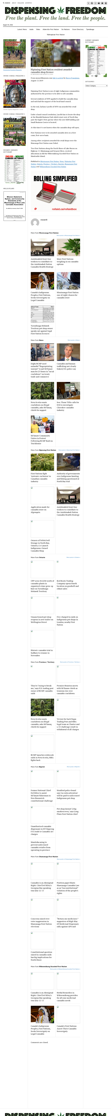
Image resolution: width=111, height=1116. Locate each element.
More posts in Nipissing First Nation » (69, 450)
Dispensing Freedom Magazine (12, 70)
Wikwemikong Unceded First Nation (53, 166)
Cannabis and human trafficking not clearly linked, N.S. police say (66, 366)
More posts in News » (74, 340)
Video (38, 29)
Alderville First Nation (51, 29)
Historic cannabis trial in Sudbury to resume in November (42, 653)
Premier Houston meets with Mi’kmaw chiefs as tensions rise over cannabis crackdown (67, 689)
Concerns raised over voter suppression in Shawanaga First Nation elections (41, 922)
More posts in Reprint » (73, 766)
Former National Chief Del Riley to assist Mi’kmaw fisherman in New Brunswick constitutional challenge (42, 795)
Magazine (21, 3)
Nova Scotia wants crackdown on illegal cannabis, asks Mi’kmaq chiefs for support (41, 406)
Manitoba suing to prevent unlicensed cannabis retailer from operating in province (40, 846)
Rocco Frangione (72, 78)
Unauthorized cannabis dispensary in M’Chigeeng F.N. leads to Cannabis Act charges (42, 830)
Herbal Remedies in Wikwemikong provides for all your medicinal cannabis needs (67, 996)
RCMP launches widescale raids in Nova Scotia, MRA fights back (42, 757)
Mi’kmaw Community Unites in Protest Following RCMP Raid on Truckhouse (42, 439)
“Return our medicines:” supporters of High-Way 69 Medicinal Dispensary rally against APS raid (68, 922)
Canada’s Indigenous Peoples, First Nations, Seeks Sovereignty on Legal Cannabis (41, 296)
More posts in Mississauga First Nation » (68, 235)
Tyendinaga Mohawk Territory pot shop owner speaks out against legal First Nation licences (42, 329)
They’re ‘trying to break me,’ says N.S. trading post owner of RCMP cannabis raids (42, 689)
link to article (58, 78)
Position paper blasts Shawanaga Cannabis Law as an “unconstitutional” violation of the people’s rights (68, 887)
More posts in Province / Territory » (70, 662)
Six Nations (65, 29)
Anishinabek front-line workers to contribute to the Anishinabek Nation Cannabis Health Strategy (42, 263)
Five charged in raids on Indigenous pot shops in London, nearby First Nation (67, 621)
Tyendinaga (90, 29)
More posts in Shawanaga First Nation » (68, 859)
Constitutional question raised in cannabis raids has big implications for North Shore (41, 956)
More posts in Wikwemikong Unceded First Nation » (65, 969)
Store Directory (77, 29)
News (62, 161)
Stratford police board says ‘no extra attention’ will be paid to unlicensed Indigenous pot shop (68, 794)
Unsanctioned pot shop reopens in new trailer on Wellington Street (42, 619)
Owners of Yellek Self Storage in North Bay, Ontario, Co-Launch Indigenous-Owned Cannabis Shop (40, 545)
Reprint (61, 164)
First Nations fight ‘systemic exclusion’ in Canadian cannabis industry (41, 477)
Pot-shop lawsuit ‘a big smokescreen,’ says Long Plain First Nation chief (67, 811)
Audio (31, 29)
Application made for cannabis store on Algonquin (40, 509)
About (14, 3)
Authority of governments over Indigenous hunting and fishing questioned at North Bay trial (68, 477)
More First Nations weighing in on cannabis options (67, 261)
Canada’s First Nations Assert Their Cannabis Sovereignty (67, 1028)
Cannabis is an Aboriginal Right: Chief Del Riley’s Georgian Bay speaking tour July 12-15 (42, 886)
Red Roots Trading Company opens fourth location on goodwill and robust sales (68, 585)
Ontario (39, 164)
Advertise (28, 3)
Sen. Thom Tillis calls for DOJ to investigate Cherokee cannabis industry (68, 406)
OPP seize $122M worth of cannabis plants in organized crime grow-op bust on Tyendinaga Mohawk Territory (42, 586)
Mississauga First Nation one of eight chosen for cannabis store (67, 295)
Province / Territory (50, 164)
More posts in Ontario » (73, 557)
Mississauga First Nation (49, 161)
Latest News (22, 29)
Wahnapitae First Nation (56, 34)
